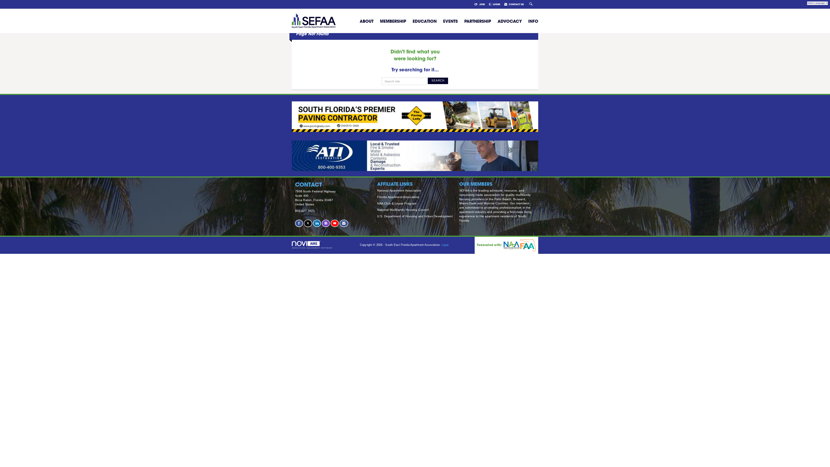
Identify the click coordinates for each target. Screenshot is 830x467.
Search (437, 80)
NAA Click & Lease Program (397, 203)
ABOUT (367, 21)
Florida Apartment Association (398, 197)
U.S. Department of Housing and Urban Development (415, 216)
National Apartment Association (399, 190)
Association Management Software (312, 248)
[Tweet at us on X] (308, 223)
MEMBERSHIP (393, 21)
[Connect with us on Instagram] (326, 223)
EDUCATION (425, 21)
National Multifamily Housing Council (403, 209)
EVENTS (450, 21)
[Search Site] (531, 4)
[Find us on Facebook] (299, 223)
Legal (445, 244)
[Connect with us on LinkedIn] (317, 223)
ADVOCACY (510, 21)
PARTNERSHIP (477, 21)
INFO (533, 21)
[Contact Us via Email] (344, 223)
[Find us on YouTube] (335, 223)
